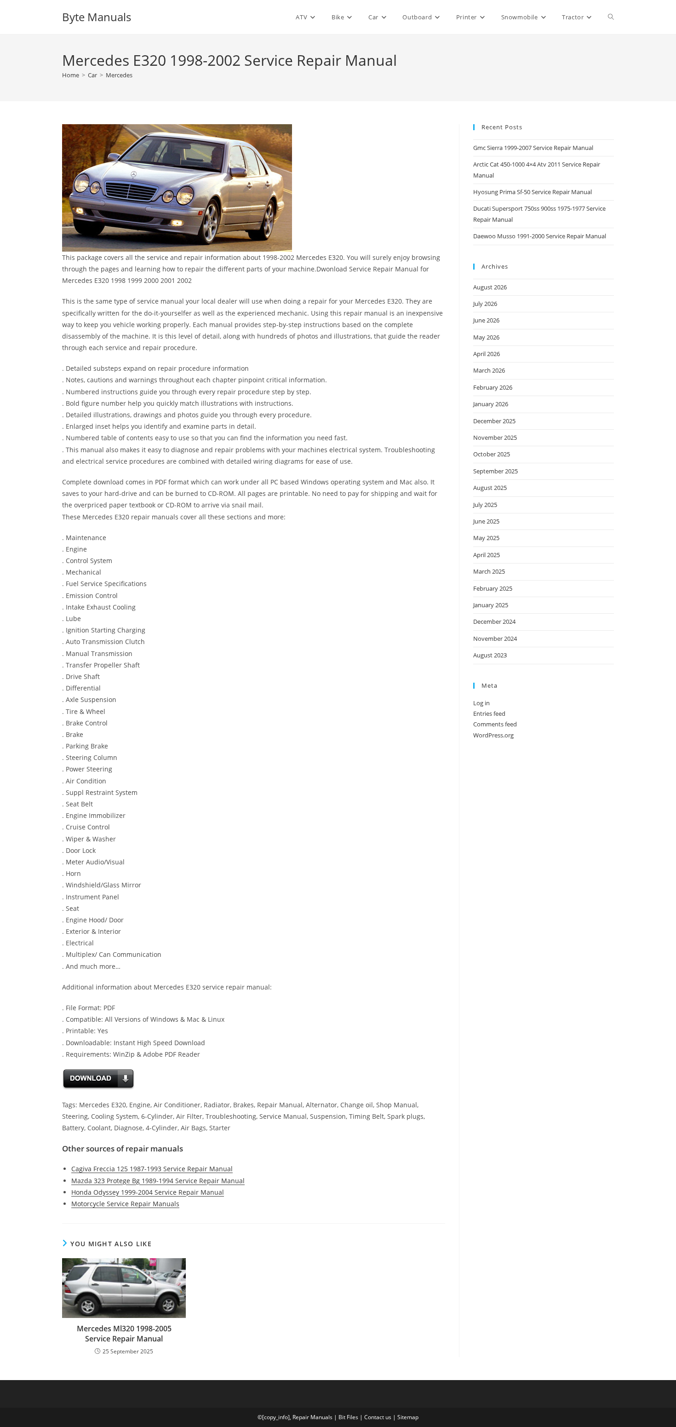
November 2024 (495, 638)
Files (352, 1417)
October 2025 (491, 454)
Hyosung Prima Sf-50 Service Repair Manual (532, 192)
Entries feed (489, 713)
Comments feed (495, 724)
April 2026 (486, 354)
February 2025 (492, 588)
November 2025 (495, 437)
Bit (341, 1417)
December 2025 (494, 421)
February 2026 (492, 387)
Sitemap (407, 1417)
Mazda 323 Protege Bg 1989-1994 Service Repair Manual (158, 1180)
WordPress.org (493, 735)
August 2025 (490, 487)
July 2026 (485, 303)
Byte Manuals (96, 16)
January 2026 (490, 404)
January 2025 (490, 605)
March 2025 (489, 571)
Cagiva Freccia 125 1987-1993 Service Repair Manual (152, 1168)
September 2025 (495, 471)
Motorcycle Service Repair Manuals (125, 1203)
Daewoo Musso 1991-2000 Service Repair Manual (539, 236)
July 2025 (485, 505)
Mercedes (119, 75)
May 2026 (486, 337)
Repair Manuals (312, 1417)
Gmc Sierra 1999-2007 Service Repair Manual (533, 148)
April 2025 (486, 555)
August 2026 (490, 287)
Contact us (377, 1417)
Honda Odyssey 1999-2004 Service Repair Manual (147, 1192)
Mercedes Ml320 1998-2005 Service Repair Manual (124, 1333)
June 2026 (486, 320)
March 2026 (489, 370)
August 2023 (490, 655)
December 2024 (494, 621)
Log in (481, 703)
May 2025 (486, 538)
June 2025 (486, 521)
